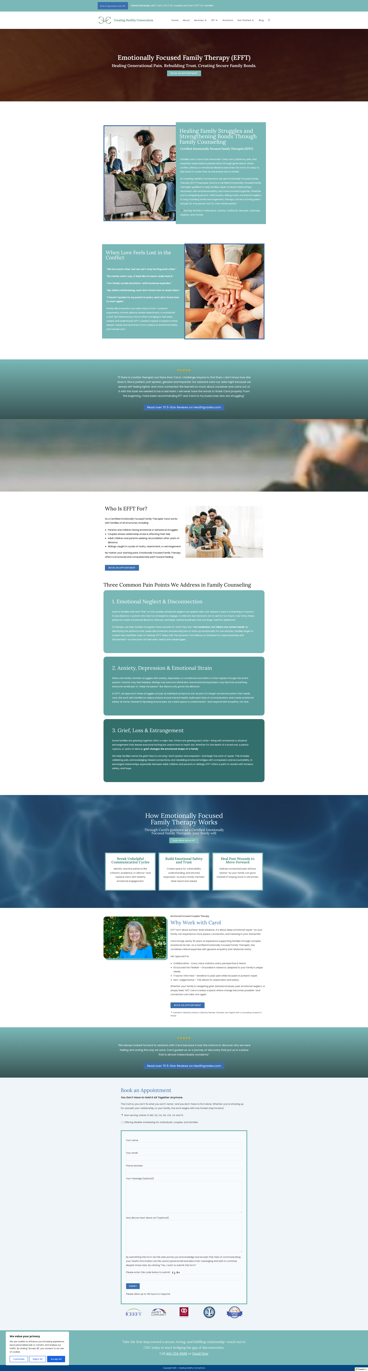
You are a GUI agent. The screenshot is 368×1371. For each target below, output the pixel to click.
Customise (18, 1359)
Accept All (56, 1359)
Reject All (37, 1359)
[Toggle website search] (269, 20)
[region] (37, 1348)
